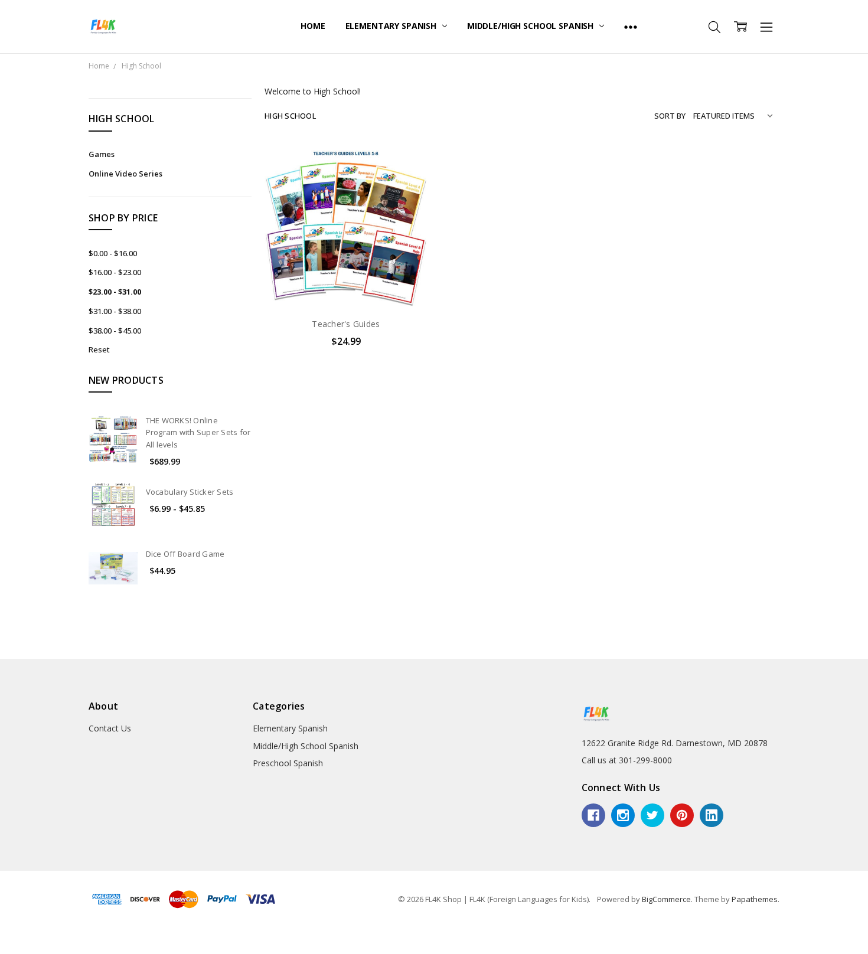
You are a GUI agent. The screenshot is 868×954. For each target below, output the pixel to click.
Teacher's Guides (346, 323)
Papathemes (755, 899)
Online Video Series (125, 173)
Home (313, 25)
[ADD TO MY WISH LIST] (406, 184)
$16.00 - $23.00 (115, 272)
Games (102, 154)
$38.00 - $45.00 (115, 330)
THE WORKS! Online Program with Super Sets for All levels (198, 432)
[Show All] (630, 26)
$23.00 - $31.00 (115, 291)
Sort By (670, 115)
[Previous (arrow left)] (3, 950)
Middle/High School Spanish (531, 25)
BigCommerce (666, 899)
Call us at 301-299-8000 (627, 760)
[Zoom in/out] (31, 936)
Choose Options (346, 283)
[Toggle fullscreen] (22, 936)
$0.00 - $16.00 (113, 253)
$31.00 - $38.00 (115, 311)
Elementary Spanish (392, 25)
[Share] (13, 936)
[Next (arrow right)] (13, 950)
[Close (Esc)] (3, 936)
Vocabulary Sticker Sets (190, 491)
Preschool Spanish (288, 763)
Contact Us (110, 728)
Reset (99, 349)
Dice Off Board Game (185, 553)
